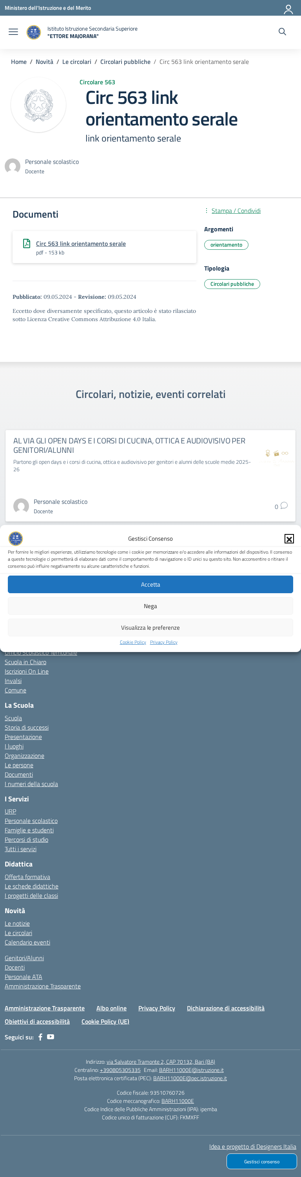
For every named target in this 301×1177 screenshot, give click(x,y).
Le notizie (17, 923)
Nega (150, 605)
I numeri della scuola (31, 783)
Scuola (13, 718)
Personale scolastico (31, 820)
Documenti (19, 774)
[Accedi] (288, 8)
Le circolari (18, 932)
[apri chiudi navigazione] (13, 32)
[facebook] (40, 1037)
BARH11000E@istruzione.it (191, 1070)
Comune (15, 690)
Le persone (19, 765)
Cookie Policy (133, 642)
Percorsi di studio (26, 839)
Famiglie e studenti (29, 830)
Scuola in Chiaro (25, 662)
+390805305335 (120, 1070)
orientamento (226, 244)
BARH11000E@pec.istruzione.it (190, 1078)
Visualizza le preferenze (150, 627)
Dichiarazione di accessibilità (226, 1008)
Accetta (150, 584)
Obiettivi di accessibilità (37, 1021)
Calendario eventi (27, 942)
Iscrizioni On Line (27, 671)
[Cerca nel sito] (282, 32)
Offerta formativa (27, 876)
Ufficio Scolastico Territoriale (41, 652)
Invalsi (13, 680)
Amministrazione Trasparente (43, 986)
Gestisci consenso (261, 1161)
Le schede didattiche (31, 886)
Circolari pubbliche (232, 284)
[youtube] (50, 1037)
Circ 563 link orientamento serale (81, 243)
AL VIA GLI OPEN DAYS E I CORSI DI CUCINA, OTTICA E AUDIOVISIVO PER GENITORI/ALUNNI (129, 445)
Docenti (15, 967)
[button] (289, 539)
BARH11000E (177, 1101)
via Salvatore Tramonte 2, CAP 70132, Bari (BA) (161, 1061)
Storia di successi (27, 727)
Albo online (111, 1008)
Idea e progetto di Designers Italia (252, 1146)
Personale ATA (23, 976)
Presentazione (23, 736)
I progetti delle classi (31, 895)
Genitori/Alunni (24, 958)
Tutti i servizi (20, 849)
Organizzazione (24, 755)
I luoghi (14, 746)
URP (10, 811)
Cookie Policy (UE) (105, 1021)
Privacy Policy (164, 642)
